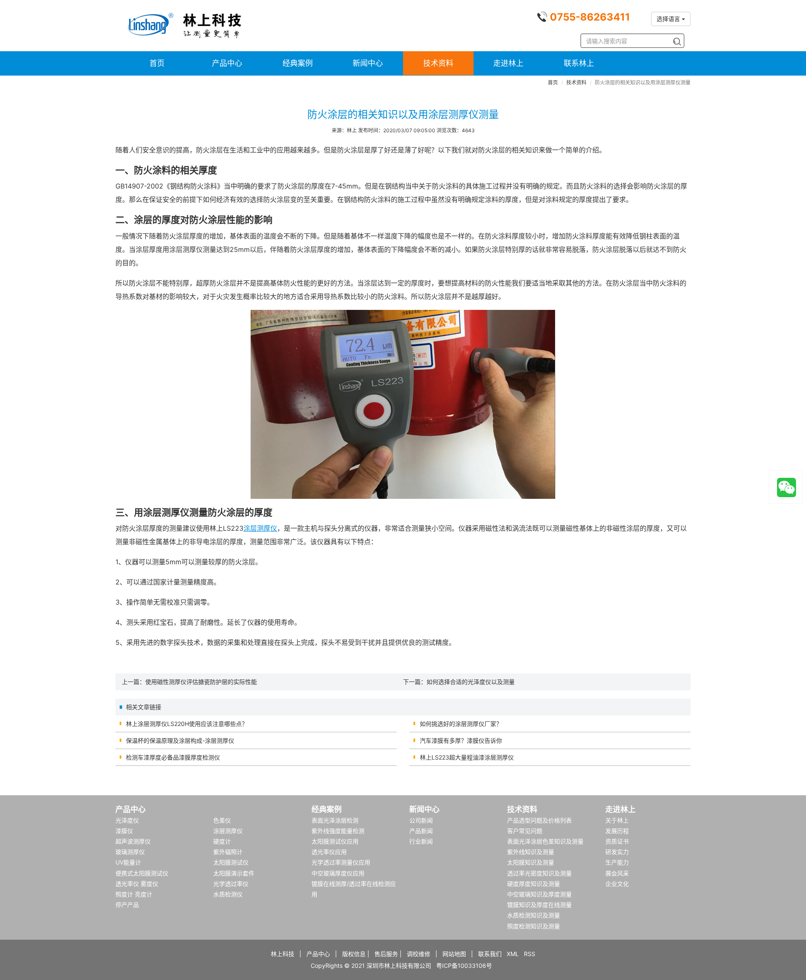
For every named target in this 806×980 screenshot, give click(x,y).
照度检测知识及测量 (533, 926)
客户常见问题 (524, 830)
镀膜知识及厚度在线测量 (539, 904)
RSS (529, 953)
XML (513, 953)
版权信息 (354, 953)
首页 (157, 63)
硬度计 (222, 841)
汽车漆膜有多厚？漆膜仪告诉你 (461, 740)
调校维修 (418, 953)
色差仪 (222, 820)
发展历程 (617, 830)
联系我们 (490, 953)
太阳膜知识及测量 (530, 862)
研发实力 (617, 851)
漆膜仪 (124, 830)
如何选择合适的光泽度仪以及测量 (471, 681)
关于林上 (617, 820)
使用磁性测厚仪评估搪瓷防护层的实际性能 (201, 681)
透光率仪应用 (329, 851)
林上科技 (282, 953)
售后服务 (386, 953)
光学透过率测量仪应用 (340, 862)
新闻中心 (368, 63)
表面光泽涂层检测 (335, 820)
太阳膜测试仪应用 (335, 841)
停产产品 (127, 904)
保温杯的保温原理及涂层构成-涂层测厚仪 (180, 740)
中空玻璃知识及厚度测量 (539, 894)
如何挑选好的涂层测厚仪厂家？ (461, 723)
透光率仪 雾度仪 (136, 883)
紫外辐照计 (228, 851)
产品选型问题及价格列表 (539, 820)
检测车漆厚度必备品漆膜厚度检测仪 (173, 757)
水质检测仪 (228, 894)
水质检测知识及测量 (533, 915)
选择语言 (669, 18)
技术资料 (438, 63)
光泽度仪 (127, 820)
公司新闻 (421, 820)
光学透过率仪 (231, 883)
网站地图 (454, 953)
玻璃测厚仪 (130, 851)
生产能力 (617, 862)
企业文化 (617, 883)
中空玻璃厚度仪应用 (337, 873)
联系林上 (579, 63)
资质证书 (617, 841)
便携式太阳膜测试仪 (141, 873)
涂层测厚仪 (260, 528)
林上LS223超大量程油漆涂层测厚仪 (467, 757)
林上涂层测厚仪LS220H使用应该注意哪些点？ (187, 723)
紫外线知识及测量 (530, 851)
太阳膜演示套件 (233, 873)
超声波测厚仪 (133, 841)
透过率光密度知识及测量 (539, 873)
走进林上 (508, 63)
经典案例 (298, 63)
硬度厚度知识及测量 (533, 883)
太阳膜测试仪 (231, 862)
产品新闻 (421, 830)
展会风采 (617, 873)
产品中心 (227, 63)
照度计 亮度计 (133, 894)
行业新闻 (421, 841)
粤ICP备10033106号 (464, 965)
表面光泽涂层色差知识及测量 (545, 841)
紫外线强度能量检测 (337, 830)
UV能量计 (128, 862)
